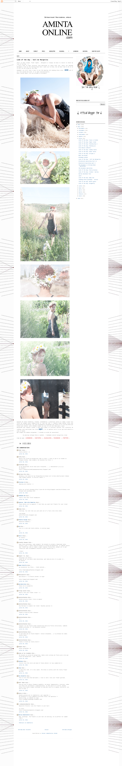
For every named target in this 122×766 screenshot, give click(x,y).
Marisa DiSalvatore (24, 714)
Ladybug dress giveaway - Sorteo (88, 179)
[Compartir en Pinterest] (30, 443)
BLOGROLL (61, 51)
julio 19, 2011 (23, 479)
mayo (80, 188)
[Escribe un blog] (25, 443)
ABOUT (27, 51)
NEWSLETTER (52, 51)
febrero (81, 194)
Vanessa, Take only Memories (27, 502)
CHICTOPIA (85, 51)
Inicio (46, 729)
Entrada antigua (67, 729)
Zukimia (21, 661)
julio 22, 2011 (23, 701)
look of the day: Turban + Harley (89, 172)
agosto (81, 136)
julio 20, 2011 (23, 594)
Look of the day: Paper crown (87, 142)
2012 (79, 124)
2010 (79, 198)
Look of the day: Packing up (87, 145)
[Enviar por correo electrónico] (23, 443)
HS (19, 526)
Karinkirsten (22, 584)
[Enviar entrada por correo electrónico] (20, 443)
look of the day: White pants (87, 181)
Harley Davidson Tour (85, 173)
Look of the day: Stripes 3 (87, 153)
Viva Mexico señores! (85, 147)
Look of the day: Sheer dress (87, 151)
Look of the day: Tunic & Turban (88, 140)
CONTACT (35, 51)
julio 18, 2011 (23, 453)
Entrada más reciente (24, 729)
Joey (20, 667)
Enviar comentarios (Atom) (49, 733)
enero (81, 196)
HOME (20, 51)
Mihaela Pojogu (23, 519)
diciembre (82, 128)
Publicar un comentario (26, 722)
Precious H (22, 482)
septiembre (82, 134)
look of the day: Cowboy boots (88, 149)
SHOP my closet (96, 51)
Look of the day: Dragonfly (87, 183)
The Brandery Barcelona (85, 168)
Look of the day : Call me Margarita (89, 159)
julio (81, 138)
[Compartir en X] (27, 443)
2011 (79, 126)
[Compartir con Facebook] (28, 443)
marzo (81, 192)
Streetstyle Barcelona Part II (88, 161)
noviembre (82, 130)
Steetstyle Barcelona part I (87, 163)
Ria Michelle (22, 676)
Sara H (20, 535)
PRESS (43, 51)
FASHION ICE (22, 495)
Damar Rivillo (23, 565)
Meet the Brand (83, 155)
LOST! (80, 175)
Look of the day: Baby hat (86, 177)
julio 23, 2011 (23, 720)
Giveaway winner (83, 157)
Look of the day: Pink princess (88, 170)
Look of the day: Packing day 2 (88, 144)
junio (81, 186)
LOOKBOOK (75, 51)
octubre (81, 132)
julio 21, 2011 (23, 673)
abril (81, 190)
